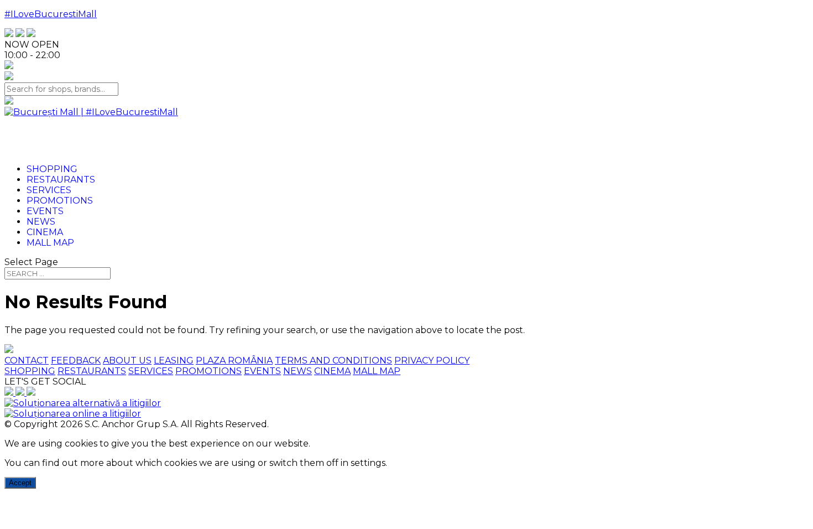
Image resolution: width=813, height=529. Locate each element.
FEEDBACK (76, 360)
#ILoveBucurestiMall (50, 14)
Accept (20, 483)
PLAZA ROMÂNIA (234, 360)
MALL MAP (376, 371)
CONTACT (26, 360)
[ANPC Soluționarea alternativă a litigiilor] (82, 403)
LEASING (174, 360)
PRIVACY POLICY (432, 360)
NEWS (297, 371)
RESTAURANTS (92, 371)
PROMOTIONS (208, 371)
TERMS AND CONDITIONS (333, 360)
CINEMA (332, 371)
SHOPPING (29, 371)
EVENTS (262, 371)
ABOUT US (127, 360)
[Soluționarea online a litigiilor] (72, 413)
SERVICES (150, 371)
